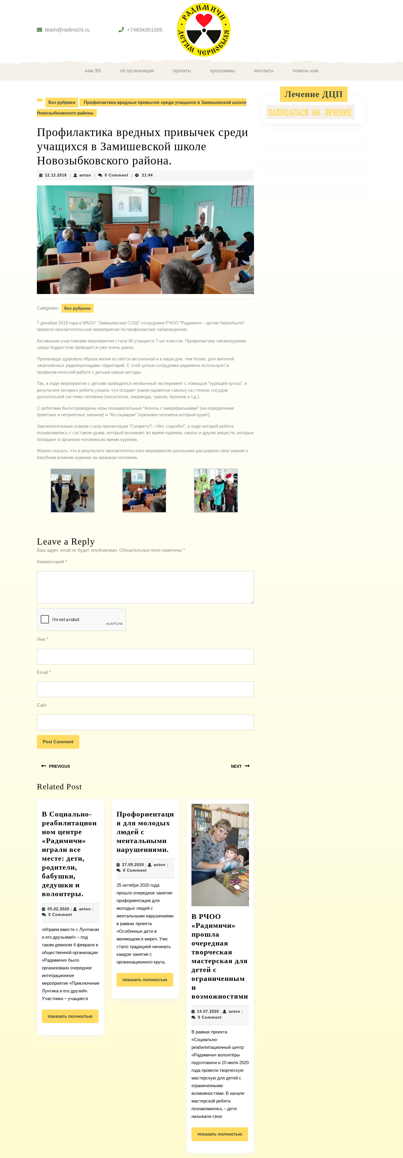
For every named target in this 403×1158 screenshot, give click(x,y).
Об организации (137, 70)
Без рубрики (61, 102)
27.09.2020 (133, 865)
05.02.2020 (58, 909)
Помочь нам (305, 70)
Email (44, 672)
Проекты (182, 70)
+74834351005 (145, 30)
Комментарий (52, 561)
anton (85, 175)
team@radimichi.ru (67, 30)
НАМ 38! (93, 70)
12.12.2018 (56, 175)
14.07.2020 (208, 1011)
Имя (42, 639)
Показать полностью (73, 1018)
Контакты (264, 70)
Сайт (42, 705)
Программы (222, 70)
